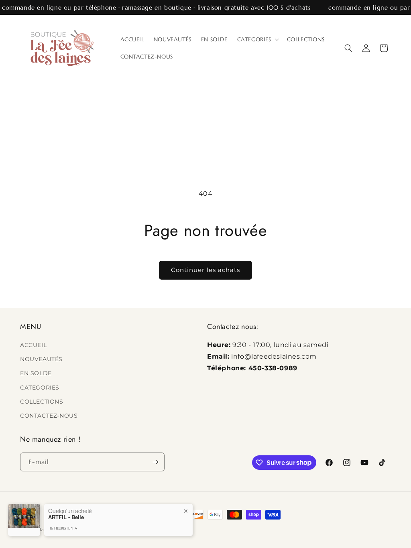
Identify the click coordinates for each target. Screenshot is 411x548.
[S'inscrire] (155, 462)
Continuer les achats (205, 270)
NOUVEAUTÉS (41, 359)
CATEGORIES (39, 387)
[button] (257, 39)
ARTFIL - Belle (66, 517)
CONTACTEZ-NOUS (48, 415)
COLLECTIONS (41, 401)
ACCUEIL (33, 345)
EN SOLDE (36, 373)
